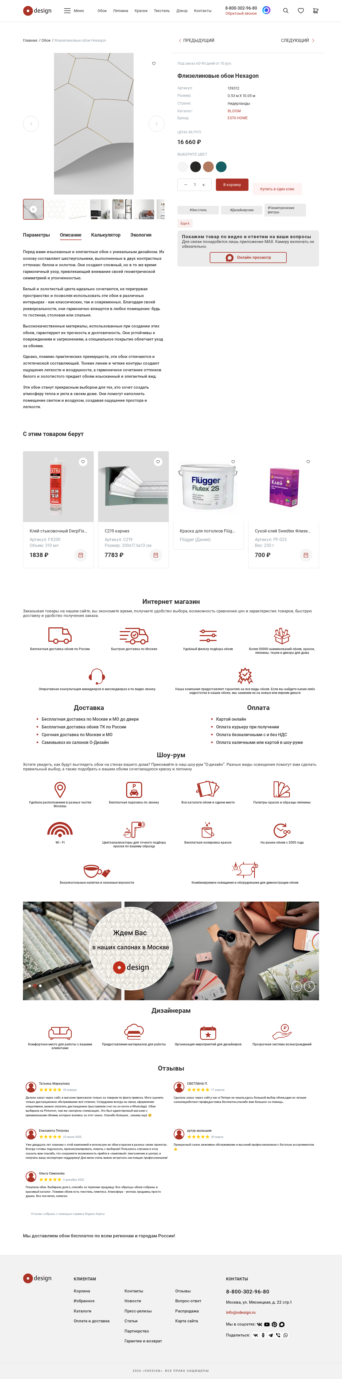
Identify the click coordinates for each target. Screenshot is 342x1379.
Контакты (203, 11)
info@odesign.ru (240, 1312)
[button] (296, 986)
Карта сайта (186, 1321)
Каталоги (82, 1311)
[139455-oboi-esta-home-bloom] (221, 166)
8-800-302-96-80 (241, 8)
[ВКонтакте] (255, 1335)
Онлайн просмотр (253, 257)
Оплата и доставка (92, 1321)
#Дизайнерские (242, 210)
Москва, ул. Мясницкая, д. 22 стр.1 (259, 1302)
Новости (133, 1301)
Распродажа (187, 1311)
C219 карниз (117, 531)
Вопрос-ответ (188, 1301)
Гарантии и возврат (143, 1341)
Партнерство (137, 1331)
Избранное (84, 1301)
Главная (30, 40)
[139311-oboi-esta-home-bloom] (182, 166)
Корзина (82, 1291)
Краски (141, 11)
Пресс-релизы (138, 1311)
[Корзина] (316, 10)
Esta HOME (238, 118)
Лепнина (120, 11)
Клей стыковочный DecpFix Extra (58, 531)
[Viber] (278, 1335)
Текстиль (162, 11)
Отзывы (183, 1291)
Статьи (131, 1321)
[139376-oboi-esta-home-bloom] (208, 166)
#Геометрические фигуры (281, 210)
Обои (102, 11)
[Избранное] (301, 10)
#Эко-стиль (198, 210)
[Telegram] (270, 1335)
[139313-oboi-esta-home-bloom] (195, 166)
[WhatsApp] (285, 1335)
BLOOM (234, 111)
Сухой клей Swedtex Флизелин (283, 531)
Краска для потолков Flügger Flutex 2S (208, 531)
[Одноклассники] (263, 1335)
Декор (182, 11)
